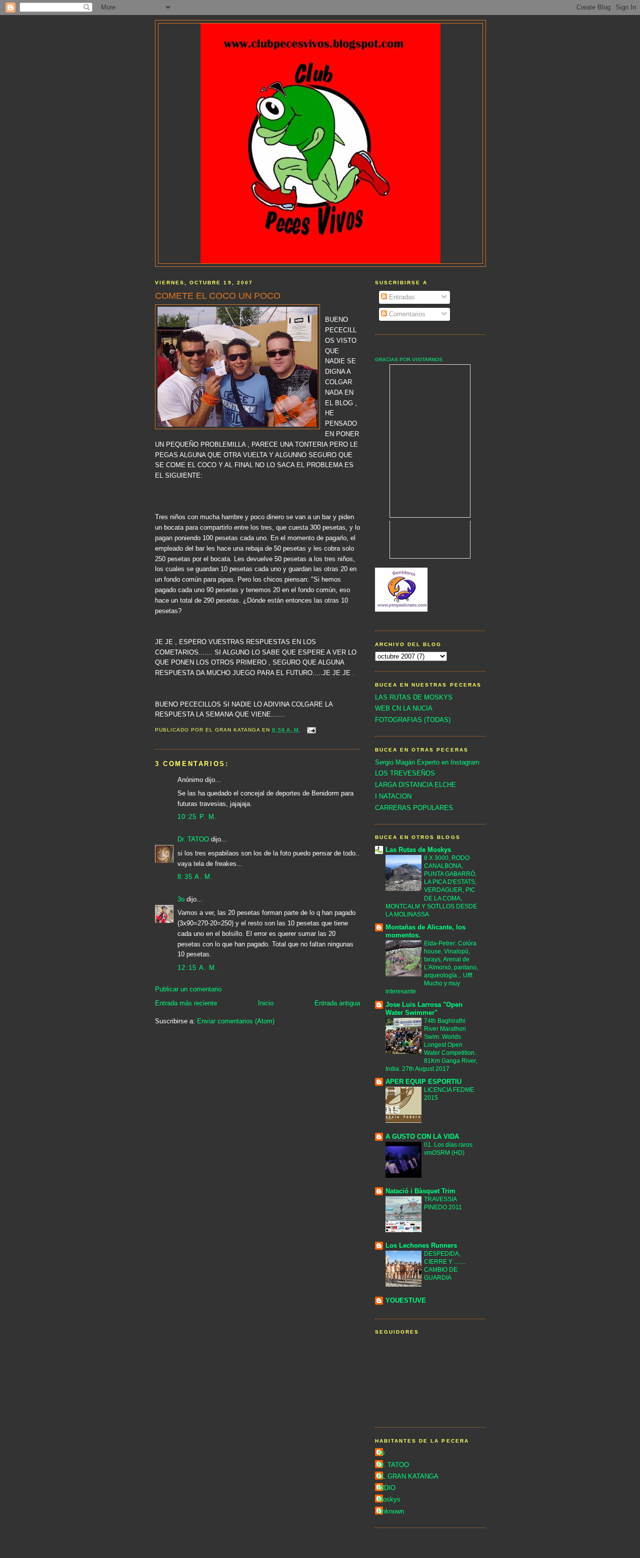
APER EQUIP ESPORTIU (424, 1081)
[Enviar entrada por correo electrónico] (311, 730)
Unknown (391, 1511)
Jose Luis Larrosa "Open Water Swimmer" (424, 1008)
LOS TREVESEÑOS (405, 773)
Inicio (266, 1003)
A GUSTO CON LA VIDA (422, 1136)
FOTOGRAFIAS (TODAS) (412, 720)
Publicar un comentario (188, 989)
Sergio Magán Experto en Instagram (427, 762)
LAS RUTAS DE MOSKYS (413, 697)
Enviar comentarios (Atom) (235, 1021)
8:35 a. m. (196, 876)
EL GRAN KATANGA (408, 1476)
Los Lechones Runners (421, 1245)
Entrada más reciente (186, 1003)
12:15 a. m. (198, 967)
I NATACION (393, 796)
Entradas (401, 297)
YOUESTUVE (406, 1300)
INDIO (387, 1488)
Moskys (389, 1499)
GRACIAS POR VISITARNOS (408, 359)
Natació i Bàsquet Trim (421, 1191)
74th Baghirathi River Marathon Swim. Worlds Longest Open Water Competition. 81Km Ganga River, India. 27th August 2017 (431, 1044)
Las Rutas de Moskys (418, 849)
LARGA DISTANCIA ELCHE (415, 784)
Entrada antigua (337, 1003)
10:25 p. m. (197, 816)
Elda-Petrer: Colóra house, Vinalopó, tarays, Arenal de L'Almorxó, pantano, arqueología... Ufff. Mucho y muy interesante (432, 967)
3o (181, 899)
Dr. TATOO (193, 839)
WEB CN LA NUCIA (403, 708)
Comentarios (406, 314)
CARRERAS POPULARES (414, 807)
